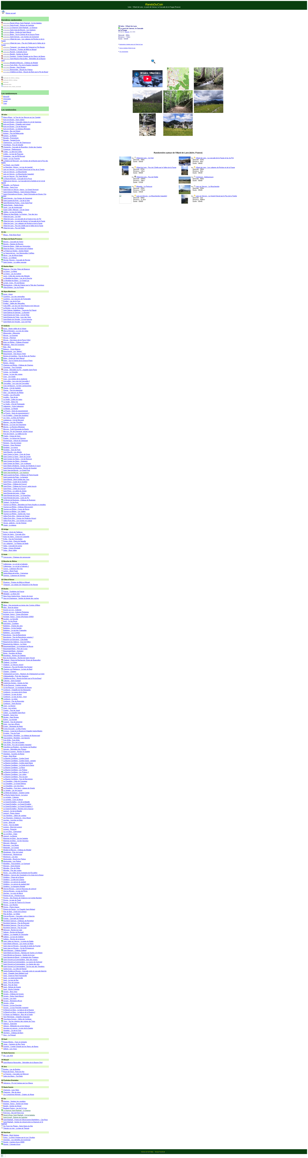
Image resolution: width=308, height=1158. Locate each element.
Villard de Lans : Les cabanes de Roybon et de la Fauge (215, 167)
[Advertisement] (180, 15)
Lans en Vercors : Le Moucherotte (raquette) (151, 196)
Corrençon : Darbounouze (204, 177)
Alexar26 (127, 31)
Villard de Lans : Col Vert (145, 158)
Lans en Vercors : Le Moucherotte (207, 186)
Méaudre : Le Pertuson (144, 186)
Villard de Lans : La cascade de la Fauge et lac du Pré (215, 158)
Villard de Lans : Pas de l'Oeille (147, 177)
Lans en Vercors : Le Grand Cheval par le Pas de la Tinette (216, 196)
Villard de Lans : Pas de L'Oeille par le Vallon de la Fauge (156, 167)
